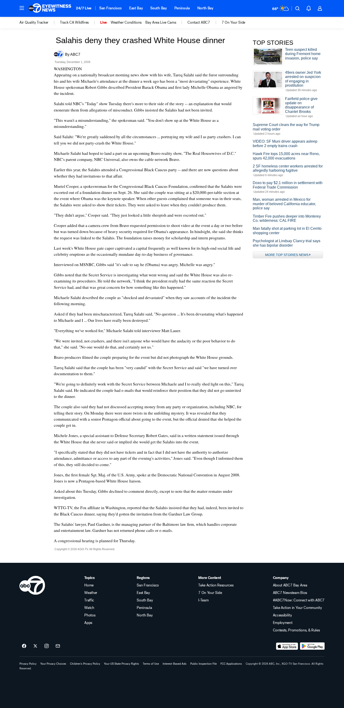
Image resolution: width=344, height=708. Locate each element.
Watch (89, 608)
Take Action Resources (215, 585)
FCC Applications (231, 663)
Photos (89, 615)
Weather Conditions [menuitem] (126, 22)
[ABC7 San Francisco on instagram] (46, 646)
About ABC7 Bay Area (290, 585)
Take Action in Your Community (297, 608)
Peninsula (182, 8)
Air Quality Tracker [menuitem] (33, 22)
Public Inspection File (203, 663)
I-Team (203, 600)
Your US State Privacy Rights (121, 663)
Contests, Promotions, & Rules (296, 630)
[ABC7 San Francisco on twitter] (35, 646)
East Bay (136, 8)
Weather (90, 593)
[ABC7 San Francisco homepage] (50, 8)
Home (89, 585)
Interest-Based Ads (175, 663)
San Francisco (110, 8)
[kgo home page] (32, 585)
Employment (283, 623)
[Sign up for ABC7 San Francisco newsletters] (57, 646)
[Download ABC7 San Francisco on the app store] (287, 646)
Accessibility (282, 615)
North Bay (205, 8)
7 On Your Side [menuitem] (233, 22)
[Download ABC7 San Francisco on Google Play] (312, 646)
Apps (88, 623)
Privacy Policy (28, 663)
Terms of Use (151, 663)
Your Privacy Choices (53, 663)
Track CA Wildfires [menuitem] (74, 22)
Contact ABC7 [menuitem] (198, 22)
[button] (22, 8)
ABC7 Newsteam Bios (290, 593)
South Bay (158, 8)
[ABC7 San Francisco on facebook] (24, 646)
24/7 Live (83, 8)
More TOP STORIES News (286, 255)
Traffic (89, 600)
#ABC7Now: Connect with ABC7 (299, 600)
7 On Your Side (210, 593)
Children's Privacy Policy (85, 663)
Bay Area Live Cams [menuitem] (160, 22)
